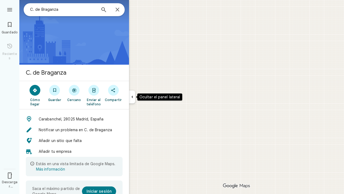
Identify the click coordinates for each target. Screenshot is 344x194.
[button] (74, 119)
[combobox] (63, 9)
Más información (50, 169)
